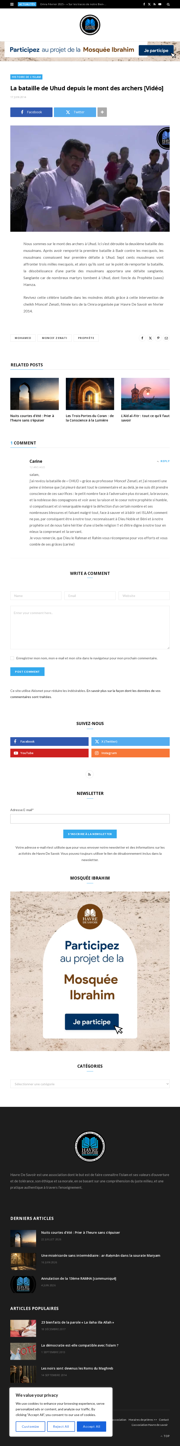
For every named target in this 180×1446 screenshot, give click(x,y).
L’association (118, 1419)
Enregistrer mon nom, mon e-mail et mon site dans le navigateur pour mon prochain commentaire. (87, 658)
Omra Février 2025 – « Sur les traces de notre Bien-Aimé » (75, 4)
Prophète (86, 338)
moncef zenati (54, 338)
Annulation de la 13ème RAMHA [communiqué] (78, 1278)
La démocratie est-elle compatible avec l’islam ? (79, 1345)
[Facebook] (6, 257)
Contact (164, 1419)
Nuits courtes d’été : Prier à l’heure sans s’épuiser (32, 418)
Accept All (91, 1426)
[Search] (168, 4)
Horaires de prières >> (143, 1419)
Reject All (61, 1426)
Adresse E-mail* (22, 810)
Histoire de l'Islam (26, 77)
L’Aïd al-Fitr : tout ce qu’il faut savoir (145, 418)
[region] (60, 1412)
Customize (30, 1426)
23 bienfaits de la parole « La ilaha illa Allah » (77, 1322)
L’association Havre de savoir (150, 1425)
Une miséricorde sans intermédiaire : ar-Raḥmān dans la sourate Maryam (100, 1255)
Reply (165, 461)
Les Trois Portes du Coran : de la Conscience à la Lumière (90, 418)
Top (166, 1436)
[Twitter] (6, 269)
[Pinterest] (6, 281)
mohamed (23, 338)
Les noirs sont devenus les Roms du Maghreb (77, 1368)
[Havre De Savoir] (90, 24)
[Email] (6, 293)
